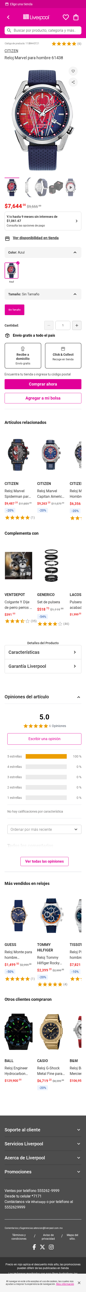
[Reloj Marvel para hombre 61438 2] (26, 187)
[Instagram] (51, 1247)
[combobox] (44, 829)
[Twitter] (42, 1247)
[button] (64, 43)
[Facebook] (34, 1247)
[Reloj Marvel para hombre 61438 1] (12, 187)
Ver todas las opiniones (44, 861)
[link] (19, 475)
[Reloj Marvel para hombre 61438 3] (41, 187)
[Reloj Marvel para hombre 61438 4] (56, 187)
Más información (65, 1284)
